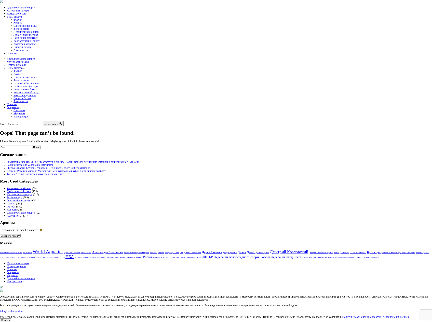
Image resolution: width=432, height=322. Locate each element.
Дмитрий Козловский (289, 251)
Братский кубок (142, 253)
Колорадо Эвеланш (341, 253)
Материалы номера (18, 10)
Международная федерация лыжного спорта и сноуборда (29, 257)
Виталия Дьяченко (157, 253)
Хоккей (18, 22)
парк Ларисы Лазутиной (340, 257)
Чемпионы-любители (26, 37)
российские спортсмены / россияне (364, 257)
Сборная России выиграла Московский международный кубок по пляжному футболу (56, 171)
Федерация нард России (287, 257)
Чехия (327, 257)
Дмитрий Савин (315, 253)
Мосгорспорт (59, 257)
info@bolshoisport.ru (11, 311)
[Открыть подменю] (23, 68)
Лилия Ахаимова (408, 253)
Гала (181, 253)
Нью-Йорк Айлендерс (92, 257)
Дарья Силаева (212, 252)
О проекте (13, 107)
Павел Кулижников (122, 257)
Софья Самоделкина (188, 257)
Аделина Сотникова (72, 253)
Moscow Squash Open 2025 (11, 253)
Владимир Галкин (172, 253)
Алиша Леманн (130, 253)
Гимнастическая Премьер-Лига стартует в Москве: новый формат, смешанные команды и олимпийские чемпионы (73, 161)
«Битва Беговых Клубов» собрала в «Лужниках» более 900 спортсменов (48, 167)
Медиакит (19, 113)
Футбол (18, 19)
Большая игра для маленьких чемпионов (30, 164)
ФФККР (207, 257)
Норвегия (78, 257)
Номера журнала (16, 13)
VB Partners (27, 253)
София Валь (174, 257)
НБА (69, 256)
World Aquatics (48, 251)
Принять (5, 320)
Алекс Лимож (85, 253)
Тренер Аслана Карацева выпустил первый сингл (35, 174)
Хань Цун (308, 257)
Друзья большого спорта (21, 7)
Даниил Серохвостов (192, 253)
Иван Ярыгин (327, 253)
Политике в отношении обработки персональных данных (375, 316)
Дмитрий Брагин (262, 253)
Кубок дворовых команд (384, 252)
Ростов (148, 257)
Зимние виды (21, 28)
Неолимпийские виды (26, 31)
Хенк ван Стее (318, 257)
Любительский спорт (26, 34)
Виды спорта (14, 16)
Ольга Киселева (107, 257)
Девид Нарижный (230, 253)
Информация (21, 116)
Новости (12, 53)
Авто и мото (21, 50)
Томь (199, 257)
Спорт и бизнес (22, 47)
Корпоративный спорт (26, 40)
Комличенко (358, 252)
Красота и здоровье (25, 44)
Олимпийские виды (25, 25)
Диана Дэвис (246, 252)
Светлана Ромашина (161, 257)
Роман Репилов (136, 257)
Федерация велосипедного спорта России (242, 257)
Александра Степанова (107, 252)
